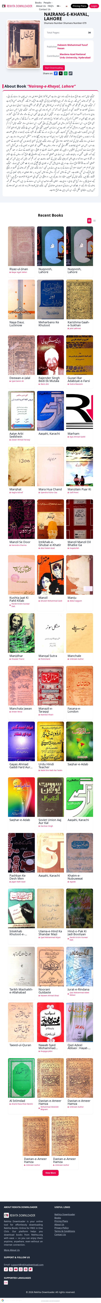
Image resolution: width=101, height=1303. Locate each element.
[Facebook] (6, 1269)
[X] (11, 1269)
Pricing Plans (61, 1221)
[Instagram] (21, 1269)
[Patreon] (30, 1269)
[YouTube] (16, 1269)
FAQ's (51, 5)
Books (38, 2)
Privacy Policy (61, 1227)
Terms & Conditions (64, 1231)
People (47, 2)
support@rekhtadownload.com (27, 1264)
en (5, 1282)
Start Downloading (54, 67)
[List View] (94, 220)
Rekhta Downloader (64, 1214)
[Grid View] (89, 220)
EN (58, 6)
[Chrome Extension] (66, 6)
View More (50, 1172)
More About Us (12, 1250)
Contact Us (44, 9)
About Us (41, 5)
